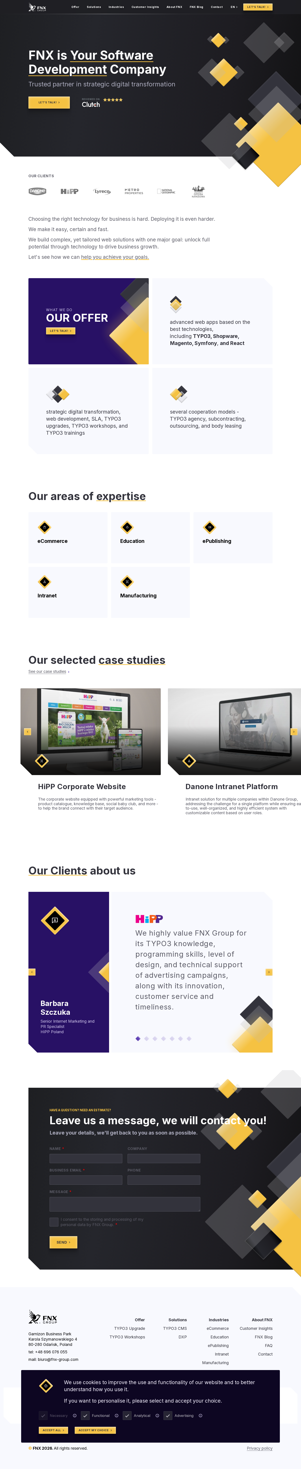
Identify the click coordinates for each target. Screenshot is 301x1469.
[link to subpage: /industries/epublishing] (233, 537)
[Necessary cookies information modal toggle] (74, 1415)
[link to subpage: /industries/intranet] (68, 592)
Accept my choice (94, 1430)
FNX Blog (196, 7)
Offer (75, 7)
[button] (138, 1038)
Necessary (59, 1415)
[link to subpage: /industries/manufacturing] (150, 592)
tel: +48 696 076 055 (47, 1352)
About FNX (174, 7)
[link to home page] (37, 7)
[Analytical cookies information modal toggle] (157, 1415)
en (233, 7)
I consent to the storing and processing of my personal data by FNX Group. (102, 1222)
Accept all (52, 1430)
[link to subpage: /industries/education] (150, 537)
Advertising (184, 1415)
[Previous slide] (27, 731)
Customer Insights (145, 7)
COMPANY (138, 1148)
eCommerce (218, 1328)
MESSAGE (61, 1191)
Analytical (142, 1415)
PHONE (134, 1170)
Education (219, 1337)
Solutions (94, 7)
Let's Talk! (256, 7)
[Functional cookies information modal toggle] (116, 1415)
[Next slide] (293, 731)
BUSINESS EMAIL (67, 1170)
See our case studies (47, 671)
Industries (116, 7)
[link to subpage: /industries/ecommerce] (68, 537)
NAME (57, 1148)
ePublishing (218, 1345)
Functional (101, 1415)
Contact (217, 7)
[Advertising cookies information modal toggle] (200, 1415)
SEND (62, 1242)
